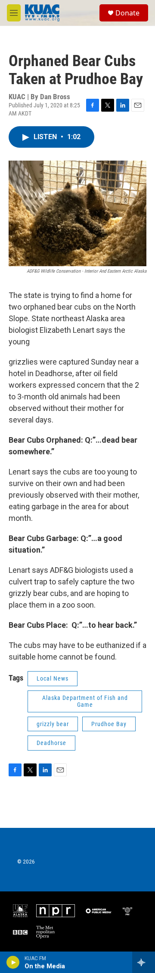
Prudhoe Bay (109, 724)
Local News (52, 678)
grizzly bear (53, 724)
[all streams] (143, 962)
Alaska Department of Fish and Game (85, 701)
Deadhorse (51, 742)
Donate (127, 13)
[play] (13, 962)
